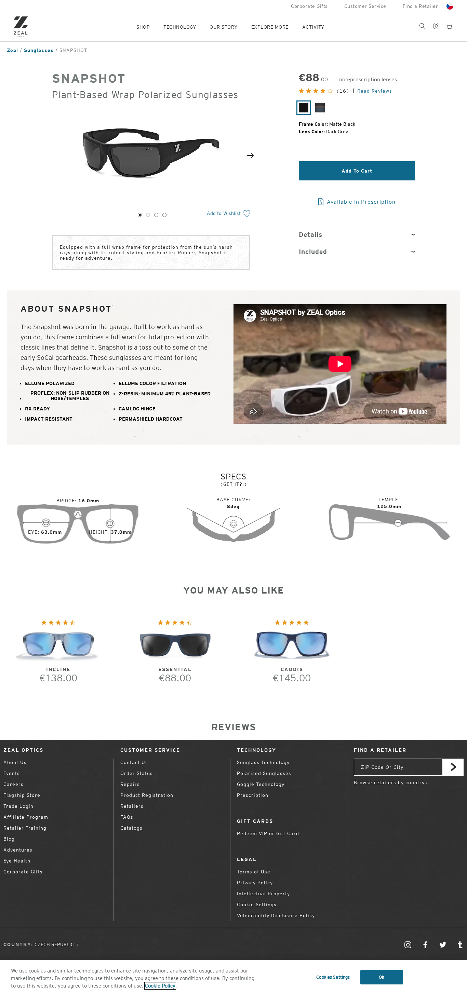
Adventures (17, 850)
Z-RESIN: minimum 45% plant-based (165, 393)
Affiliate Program (25, 817)
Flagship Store (21, 795)
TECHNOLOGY (179, 27)
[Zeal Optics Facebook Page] (425, 948)
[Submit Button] (453, 767)
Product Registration (146, 795)
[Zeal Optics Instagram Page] (408, 948)
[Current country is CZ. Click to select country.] (449, 6)
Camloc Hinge (137, 408)
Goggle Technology (260, 784)
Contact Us (134, 762)
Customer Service (365, 6)
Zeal (12, 50)
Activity (313, 27)
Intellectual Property (263, 893)
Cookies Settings (333, 977)
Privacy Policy (255, 882)
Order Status (136, 773)
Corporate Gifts (309, 6)
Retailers (132, 806)
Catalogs (131, 828)
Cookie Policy (160, 986)
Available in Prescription (360, 202)
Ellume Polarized (50, 383)
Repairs (130, 784)
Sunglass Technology (263, 762)
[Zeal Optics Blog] (460, 948)
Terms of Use (253, 871)
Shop (143, 27)
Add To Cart (357, 171)
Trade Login (18, 806)
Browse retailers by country (389, 782)
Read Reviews (374, 91)
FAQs (126, 817)
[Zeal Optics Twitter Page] (443, 948)
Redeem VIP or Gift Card (268, 833)
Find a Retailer (420, 6)
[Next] (250, 155)
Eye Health (16, 860)
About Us (15, 762)
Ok (381, 977)
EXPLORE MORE (270, 27)
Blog (9, 839)
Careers (13, 784)
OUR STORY (224, 27)
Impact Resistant (48, 419)
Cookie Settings (257, 904)
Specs (233, 476)
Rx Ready (37, 408)
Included (313, 252)
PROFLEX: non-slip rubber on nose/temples (69, 395)
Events (11, 773)
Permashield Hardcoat (151, 419)
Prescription (252, 795)
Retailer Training (24, 828)
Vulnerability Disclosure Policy (276, 915)
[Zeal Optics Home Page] (22, 26)
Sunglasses (39, 50)
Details (310, 235)
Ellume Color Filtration (152, 383)
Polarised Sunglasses (264, 773)
